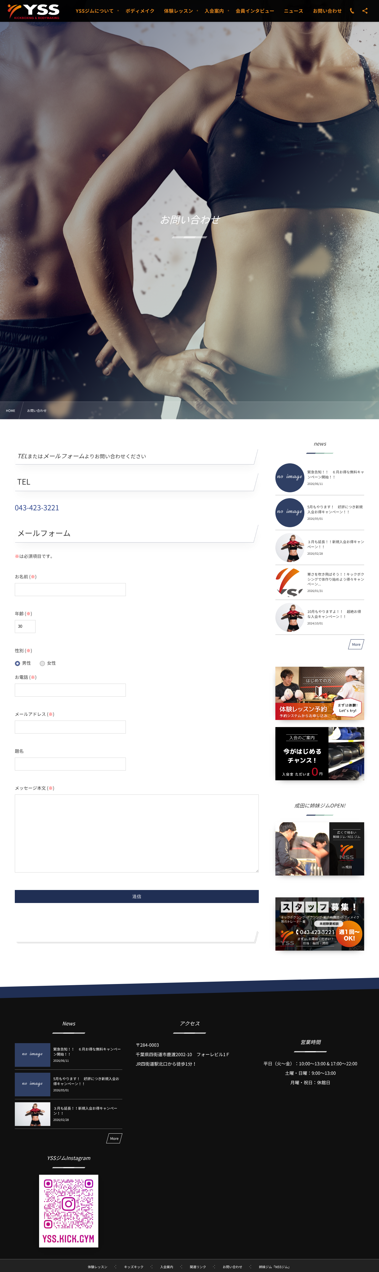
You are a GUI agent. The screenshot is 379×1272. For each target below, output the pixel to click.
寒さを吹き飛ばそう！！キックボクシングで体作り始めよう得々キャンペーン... (335, 579)
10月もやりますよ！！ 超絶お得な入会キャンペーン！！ (334, 614)
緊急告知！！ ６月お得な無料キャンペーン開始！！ (335, 474)
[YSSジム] (34, 11)
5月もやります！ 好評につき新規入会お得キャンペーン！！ (335, 509)
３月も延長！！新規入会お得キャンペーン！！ (335, 544)
